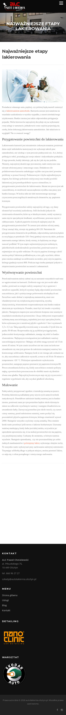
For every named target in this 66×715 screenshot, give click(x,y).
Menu (61, 3)
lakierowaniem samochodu (18, 111)
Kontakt (6, 610)
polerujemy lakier (31, 443)
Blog (4, 605)
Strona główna (9, 595)
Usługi (5, 600)
